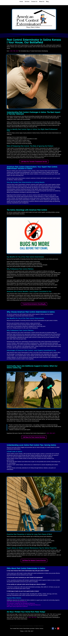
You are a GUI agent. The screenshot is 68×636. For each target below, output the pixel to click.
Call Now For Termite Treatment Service (34, 161)
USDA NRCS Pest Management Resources (17, 601)
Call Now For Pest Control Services (34, 437)
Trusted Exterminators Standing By (34, 304)
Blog (47, 1)
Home (21, 1)
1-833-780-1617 (14, 51)
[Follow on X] (55, 628)
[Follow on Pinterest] (58, 628)
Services (27, 1)
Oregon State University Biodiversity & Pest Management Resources (24, 605)
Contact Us (34, 1)
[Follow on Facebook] (53, 628)
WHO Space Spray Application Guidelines (17, 606)
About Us (41, 1)
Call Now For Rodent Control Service (34, 560)
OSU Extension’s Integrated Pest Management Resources (21, 603)
